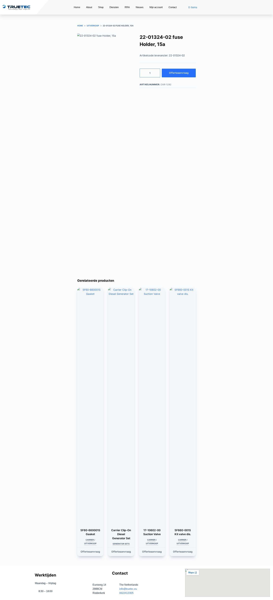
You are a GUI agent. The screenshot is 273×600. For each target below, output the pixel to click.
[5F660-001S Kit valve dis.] (183, 406)
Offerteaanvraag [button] (90, 551)
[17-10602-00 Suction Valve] (152, 406)
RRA (127, 7)
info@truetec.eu (128, 589)
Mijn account (156, 7)
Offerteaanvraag (178, 72)
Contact (173, 7)
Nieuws (139, 7)
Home (77, 7)
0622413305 (126, 593)
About (89, 7)
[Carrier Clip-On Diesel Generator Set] (121, 406)
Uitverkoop (90, 543)
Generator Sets (121, 544)
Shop (100, 7)
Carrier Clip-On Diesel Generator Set (121, 534)
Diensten (114, 7)
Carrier (90, 540)
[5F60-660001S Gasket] (90, 406)
